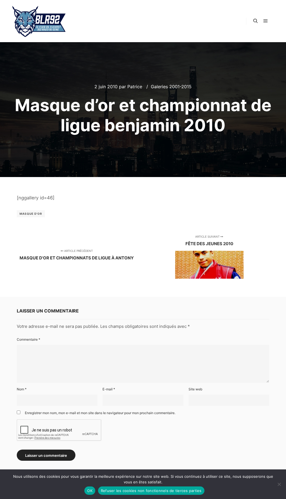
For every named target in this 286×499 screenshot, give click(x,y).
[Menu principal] (266, 21)
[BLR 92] (39, 21)
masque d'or (31, 213)
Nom (22, 389)
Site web (195, 389)
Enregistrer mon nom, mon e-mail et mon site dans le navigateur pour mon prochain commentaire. (100, 413)
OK (89, 490)
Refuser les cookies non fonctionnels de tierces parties (151, 490)
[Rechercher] (256, 21)
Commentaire (28, 339)
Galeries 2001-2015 (171, 86)
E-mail (109, 389)
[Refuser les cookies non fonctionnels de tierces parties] (279, 484)
